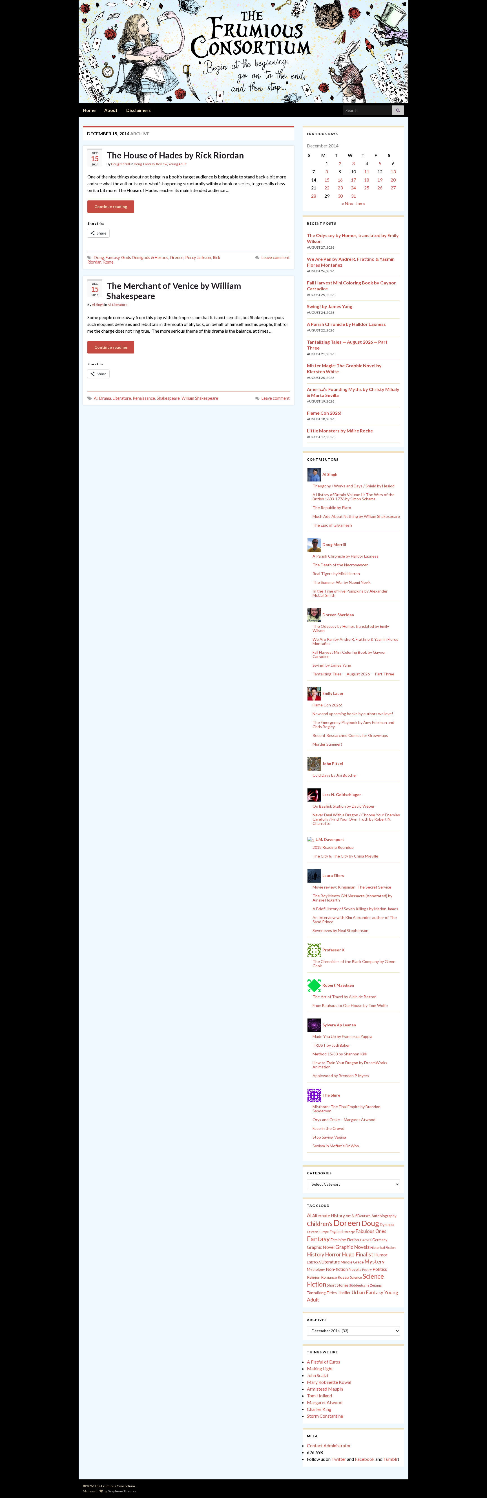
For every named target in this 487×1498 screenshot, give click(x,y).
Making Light (320, 1368)
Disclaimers (138, 110)
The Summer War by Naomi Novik (342, 582)
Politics (380, 1269)
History (315, 1254)
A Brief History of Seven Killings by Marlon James (355, 908)
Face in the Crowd (328, 1128)
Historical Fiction (383, 1247)
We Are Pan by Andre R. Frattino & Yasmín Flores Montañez (355, 641)
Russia (343, 1277)
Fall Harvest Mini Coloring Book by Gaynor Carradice (349, 654)
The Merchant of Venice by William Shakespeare (174, 290)
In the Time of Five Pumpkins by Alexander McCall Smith (350, 593)
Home (89, 110)
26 (379, 187)
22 (326, 187)
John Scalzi (317, 1375)
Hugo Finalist (357, 1254)
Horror (333, 1254)
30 (340, 195)
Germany (379, 1240)
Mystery (374, 1261)
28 (313, 195)
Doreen (347, 1223)
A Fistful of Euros (323, 1361)
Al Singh (98, 304)
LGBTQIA (314, 1262)
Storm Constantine (325, 1416)
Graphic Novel (321, 1247)
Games (365, 1240)
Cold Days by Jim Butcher (335, 775)
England (336, 1231)
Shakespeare (168, 398)
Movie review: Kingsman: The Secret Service (352, 887)
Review (161, 164)
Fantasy (149, 164)
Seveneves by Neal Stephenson (340, 930)
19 (379, 179)
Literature (119, 304)
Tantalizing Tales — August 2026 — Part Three (353, 673)
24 (353, 187)
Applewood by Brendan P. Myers (341, 1075)
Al (109, 304)
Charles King (319, 1409)
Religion (313, 1277)
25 (366, 187)
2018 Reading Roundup (333, 847)
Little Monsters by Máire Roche (340, 430)
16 (340, 179)
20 (393, 179)
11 (366, 171)
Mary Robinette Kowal (329, 1382)
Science (356, 1277)
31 (353, 195)
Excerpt (349, 1232)
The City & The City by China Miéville (345, 856)
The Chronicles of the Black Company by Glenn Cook (354, 963)
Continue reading (110, 206)
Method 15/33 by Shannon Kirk (340, 1053)
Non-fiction (337, 1269)
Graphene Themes (122, 1491)
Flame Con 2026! (324, 413)
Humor (381, 1254)
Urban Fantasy (367, 1292)
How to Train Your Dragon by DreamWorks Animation (350, 1064)
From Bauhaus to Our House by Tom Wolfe (350, 1005)
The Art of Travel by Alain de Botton (345, 996)
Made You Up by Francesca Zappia (342, 1036)
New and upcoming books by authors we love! (353, 713)
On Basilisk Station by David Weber (344, 806)
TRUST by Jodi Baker (331, 1045)
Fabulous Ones (371, 1231)
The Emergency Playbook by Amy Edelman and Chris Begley (353, 724)
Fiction (353, 1240)
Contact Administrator (329, 1445)
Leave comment (276, 257)
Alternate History (328, 1215)
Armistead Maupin (325, 1388)
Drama (105, 398)
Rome (108, 262)
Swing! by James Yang (329, 306)
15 (326, 179)
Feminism (338, 1240)
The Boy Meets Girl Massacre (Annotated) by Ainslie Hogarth (352, 897)
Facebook (365, 1459)
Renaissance (144, 398)
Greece (176, 257)
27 (393, 187)
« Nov (347, 203)
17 (353, 179)
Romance (329, 1277)
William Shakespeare (199, 398)
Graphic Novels (352, 1247)
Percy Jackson (198, 257)
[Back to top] (474, 1485)
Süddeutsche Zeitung (365, 1285)
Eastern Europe (318, 1232)
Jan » (360, 203)
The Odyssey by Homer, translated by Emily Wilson (351, 628)
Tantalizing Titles (322, 1292)
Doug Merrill (120, 164)
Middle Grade (352, 1262)
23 (340, 187)
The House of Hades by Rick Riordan (175, 155)
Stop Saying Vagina (329, 1137)
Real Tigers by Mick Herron (336, 573)
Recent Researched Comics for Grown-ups (350, 735)
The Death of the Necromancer (340, 564)
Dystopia (387, 1224)
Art (348, 1216)
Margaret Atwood (324, 1402)
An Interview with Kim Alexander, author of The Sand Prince (355, 919)
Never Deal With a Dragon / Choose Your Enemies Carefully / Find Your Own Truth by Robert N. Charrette (356, 819)
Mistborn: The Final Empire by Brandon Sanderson (346, 1108)
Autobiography (384, 1216)
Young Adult (178, 164)
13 (393, 171)
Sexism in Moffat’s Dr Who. (336, 1145)
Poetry (367, 1269)
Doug (138, 164)
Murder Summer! (327, 744)
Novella (355, 1269)
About (111, 110)
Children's (320, 1223)
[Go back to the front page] (243, 51)
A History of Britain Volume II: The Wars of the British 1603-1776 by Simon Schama (354, 496)
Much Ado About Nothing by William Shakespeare (356, 516)
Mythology (316, 1269)
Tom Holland (319, 1395)
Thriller (344, 1292)
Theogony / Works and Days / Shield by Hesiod (354, 485)
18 (366, 179)
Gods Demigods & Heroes (144, 257)
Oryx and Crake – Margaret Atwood (344, 1119)
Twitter (338, 1459)
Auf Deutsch (361, 1216)
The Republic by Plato (332, 507)
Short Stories (337, 1285)
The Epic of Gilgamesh (332, 525)
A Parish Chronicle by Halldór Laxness (346, 324)
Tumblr (390, 1459)
